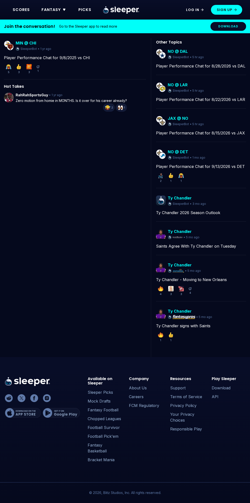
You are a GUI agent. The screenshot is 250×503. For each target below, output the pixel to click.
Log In (192, 9)
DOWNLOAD (228, 26)
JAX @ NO (178, 118)
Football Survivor (104, 427)
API (215, 396)
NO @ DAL (178, 51)
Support (178, 387)
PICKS (84, 9)
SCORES (21, 9)
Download (221, 387)
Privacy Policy (183, 405)
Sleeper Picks (100, 392)
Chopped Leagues (104, 418)
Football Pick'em (103, 436)
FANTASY (51, 9)
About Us (138, 387)
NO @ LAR (178, 84)
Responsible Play (186, 428)
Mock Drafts (99, 401)
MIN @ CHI (26, 43)
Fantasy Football (103, 409)
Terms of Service (186, 396)
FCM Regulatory (144, 405)
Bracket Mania (101, 459)
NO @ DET (178, 151)
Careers (136, 396)
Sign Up (224, 9)
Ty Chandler (180, 198)
